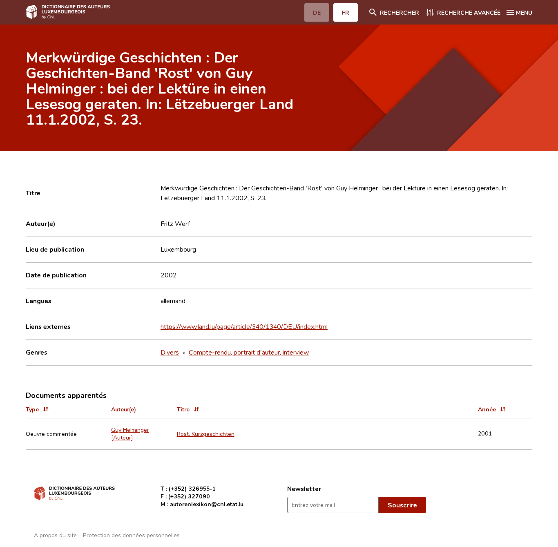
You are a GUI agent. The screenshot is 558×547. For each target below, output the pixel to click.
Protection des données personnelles (131, 535)
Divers (170, 352)
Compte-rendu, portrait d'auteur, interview (249, 352)
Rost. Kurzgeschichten (205, 434)
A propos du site (55, 535)
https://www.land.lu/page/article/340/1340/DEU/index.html (244, 326)
